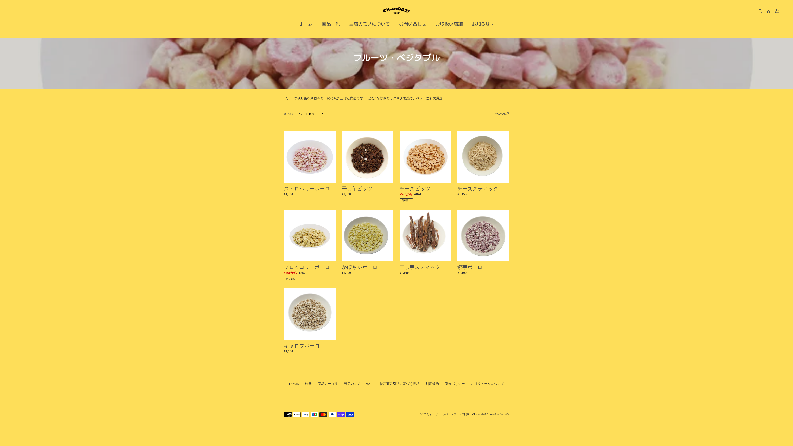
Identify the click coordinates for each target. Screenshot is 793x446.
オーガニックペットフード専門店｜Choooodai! (457, 414)
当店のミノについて (359, 384)
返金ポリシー (455, 384)
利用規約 (432, 384)
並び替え (289, 114)
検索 (308, 384)
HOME (294, 384)
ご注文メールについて (487, 384)
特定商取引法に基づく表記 (399, 384)
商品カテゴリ (328, 384)
